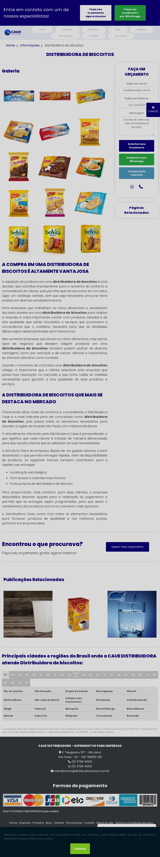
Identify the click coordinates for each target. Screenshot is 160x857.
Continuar (80, 848)
